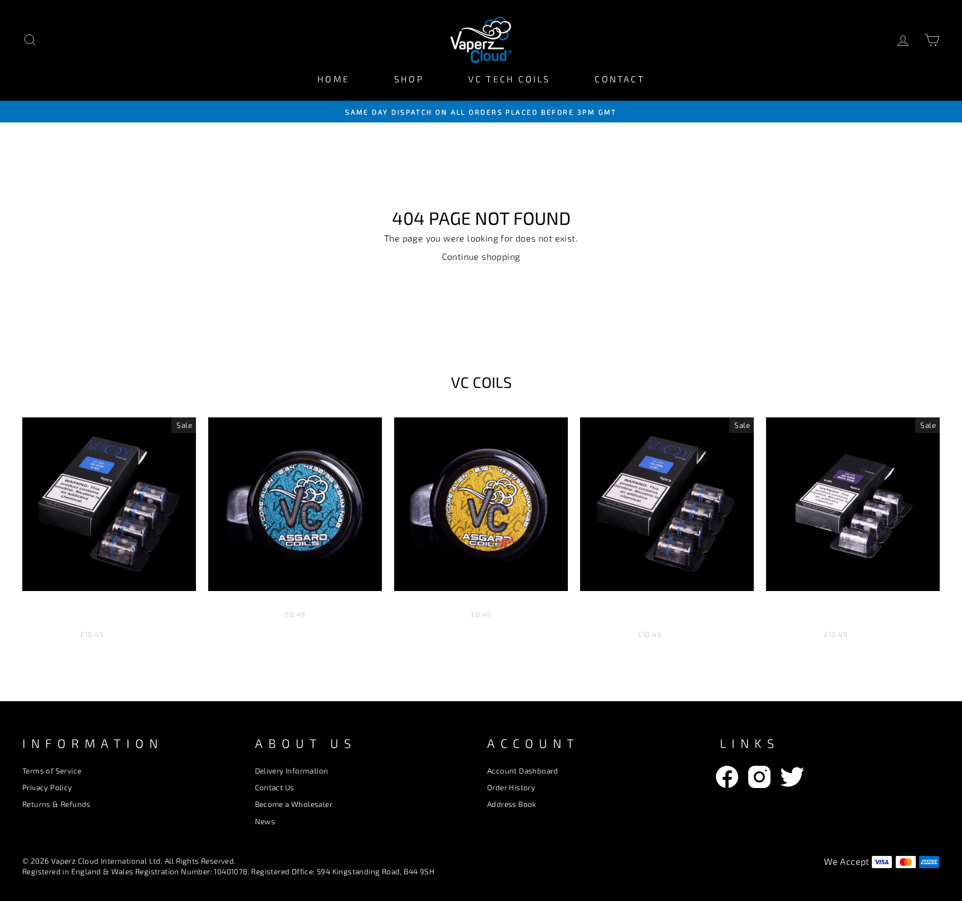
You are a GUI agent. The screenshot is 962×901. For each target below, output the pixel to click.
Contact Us (275, 787)
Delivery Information (291, 770)
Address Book (512, 804)
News (265, 821)
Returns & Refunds (56, 804)
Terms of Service (51, 770)
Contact (619, 78)
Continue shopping (481, 256)
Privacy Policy (47, 787)
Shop (409, 78)
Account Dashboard (522, 770)
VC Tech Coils (509, 78)
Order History (511, 787)
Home (333, 78)
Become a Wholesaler (294, 804)
